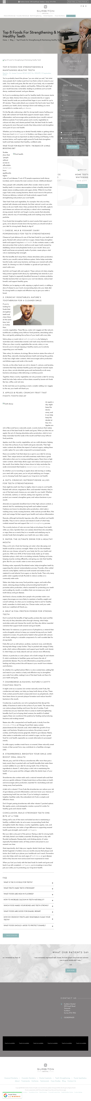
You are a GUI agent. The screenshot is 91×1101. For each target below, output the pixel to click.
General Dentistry (9, 15)
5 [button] (48, 977)
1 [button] (42, 977)
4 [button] (46, 977)
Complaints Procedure (21, 1092)
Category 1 (73, 70)
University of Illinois (9, 725)
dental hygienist (20, 134)
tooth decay (36, 856)
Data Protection (43, 1092)
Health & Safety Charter (67, 1092)
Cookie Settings (78, 1092)
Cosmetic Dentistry (22, 15)
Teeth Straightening (35, 15)
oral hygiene (32, 830)
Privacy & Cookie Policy (54, 1092)
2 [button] (44, 977)
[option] (73, 178)
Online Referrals (82, 1)
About (17, 1081)
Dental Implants (48, 15)
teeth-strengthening (37, 523)
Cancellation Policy (33, 1092)
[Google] (83, 6)
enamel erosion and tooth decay (38, 467)
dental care (7, 168)
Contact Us (72, 1081)
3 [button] (45, 977)
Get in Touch (71, 15)
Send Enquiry (72, 147)
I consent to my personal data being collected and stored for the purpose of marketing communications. (73, 140)
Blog (11, 40)
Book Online (71, 1)
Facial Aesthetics (60, 15)
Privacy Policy (76, 134)
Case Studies (56, 1081)
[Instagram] (85, 6)
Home (5, 40)
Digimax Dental (71, 1087)
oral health (28, 242)
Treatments (25, 1081)
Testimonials (44, 1081)
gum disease (26, 108)
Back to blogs (12, 935)
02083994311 (69, 1017)
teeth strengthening (30, 339)
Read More (73, 186)
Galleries (35, 1081)
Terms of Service (59, 1090)
